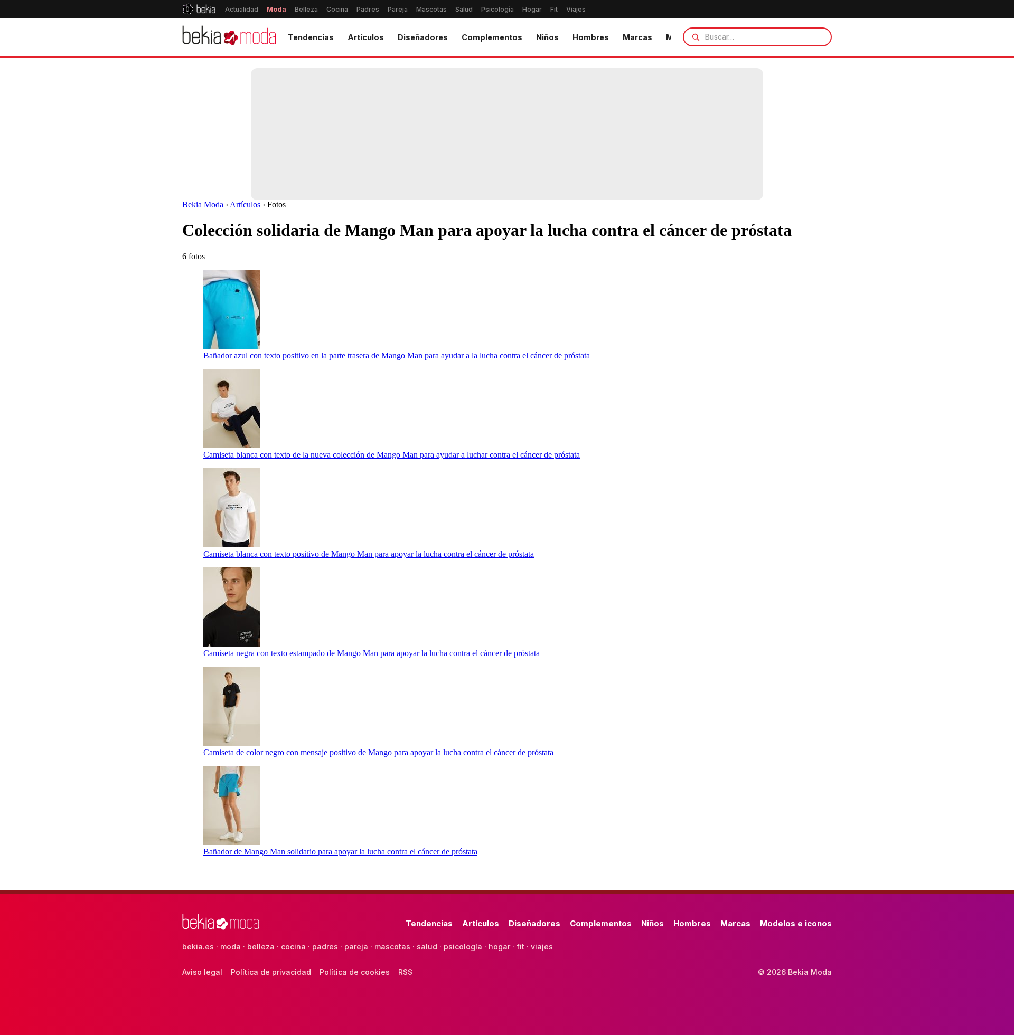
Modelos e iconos (796, 923)
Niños (547, 37)
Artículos (366, 37)
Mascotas (431, 9)
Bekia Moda (202, 204)
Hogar (532, 9)
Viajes (576, 9)
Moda (276, 9)
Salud (464, 9)
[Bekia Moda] (229, 37)
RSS (405, 971)
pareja (356, 946)
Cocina (337, 9)
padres (325, 946)
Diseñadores (423, 37)
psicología (463, 946)
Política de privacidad (271, 971)
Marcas (637, 37)
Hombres (590, 37)
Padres (367, 9)
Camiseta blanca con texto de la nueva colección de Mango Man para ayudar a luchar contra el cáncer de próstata (391, 454)
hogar (499, 946)
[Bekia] (198, 9)
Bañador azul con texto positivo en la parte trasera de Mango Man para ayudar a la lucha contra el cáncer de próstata (396, 355)
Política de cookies (355, 971)
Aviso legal (202, 971)
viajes (542, 946)
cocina (293, 946)
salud (427, 946)
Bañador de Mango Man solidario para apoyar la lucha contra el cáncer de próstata (340, 851)
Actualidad (241, 9)
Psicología (497, 9)
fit (520, 946)
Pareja (398, 9)
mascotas (392, 946)
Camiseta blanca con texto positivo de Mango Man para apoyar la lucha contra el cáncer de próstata (368, 553)
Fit (554, 9)
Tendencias (311, 37)
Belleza (306, 9)
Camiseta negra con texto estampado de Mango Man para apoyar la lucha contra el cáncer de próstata (371, 653)
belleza (261, 946)
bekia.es (198, 946)
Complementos (492, 37)
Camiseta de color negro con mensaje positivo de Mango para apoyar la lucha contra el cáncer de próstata (378, 752)
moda (230, 946)
